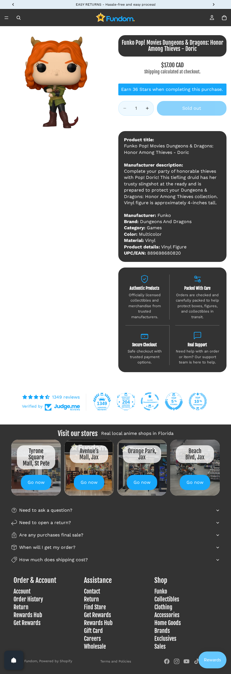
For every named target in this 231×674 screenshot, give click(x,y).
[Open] (13, 660)
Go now (36, 482)
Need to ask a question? (45, 510)
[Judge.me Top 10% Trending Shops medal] (198, 401)
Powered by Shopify (55, 661)
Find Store (95, 607)
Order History (28, 599)
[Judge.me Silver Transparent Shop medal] (150, 401)
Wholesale (95, 646)
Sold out (191, 108)
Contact (92, 591)
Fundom (30, 661)
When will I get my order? (47, 547)
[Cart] (224, 18)
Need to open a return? (45, 522)
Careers (92, 638)
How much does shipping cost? (53, 559)
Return (21, 607)
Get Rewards (27, 623)
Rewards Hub (28, 615)
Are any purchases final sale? (51, 535)
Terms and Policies (115, 661)
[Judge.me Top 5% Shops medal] (174, 401)
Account (22, 591)
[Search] (18, 18)
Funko (160, 591)
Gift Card (93, 631)
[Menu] (6, 17)
